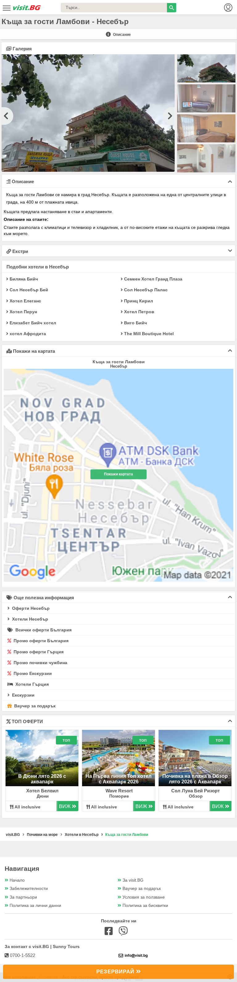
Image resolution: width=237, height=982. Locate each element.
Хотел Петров (138, 312)
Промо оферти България (40, 640)
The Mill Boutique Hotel (148, 333)
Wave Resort (119, 790)
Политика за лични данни (35, 905)
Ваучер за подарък (34, 705)
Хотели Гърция (31, 684)
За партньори (23, 897)
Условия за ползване (144, 897)
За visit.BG (133, 880)
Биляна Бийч (23, 279)
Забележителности (29, 888)
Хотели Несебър (29, 619)
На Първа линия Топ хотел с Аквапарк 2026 (118, 778)
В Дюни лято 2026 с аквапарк (42, 778)
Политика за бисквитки (145, 905)
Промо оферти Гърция (38, 651)
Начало (17, 880)
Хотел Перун (22, 312)
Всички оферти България (43, 629)
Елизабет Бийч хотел (32, 323)
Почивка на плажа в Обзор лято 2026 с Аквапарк (195, 778)
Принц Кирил (138, 301)
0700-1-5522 (22, 955)
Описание (121, 34)
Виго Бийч (135, 323)
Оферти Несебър (30, 608)
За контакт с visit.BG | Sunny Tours (42, 946)
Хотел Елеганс (24, 301)
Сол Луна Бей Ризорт (195, 790)
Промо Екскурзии (32, 673)
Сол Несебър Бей (28, 290)
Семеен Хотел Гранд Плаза (152, 279)
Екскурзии (23, 695)
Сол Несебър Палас (145, 290)
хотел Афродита (27, 333)
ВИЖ (65, 806)
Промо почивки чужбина (39, 662)
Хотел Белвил (42, 790)
